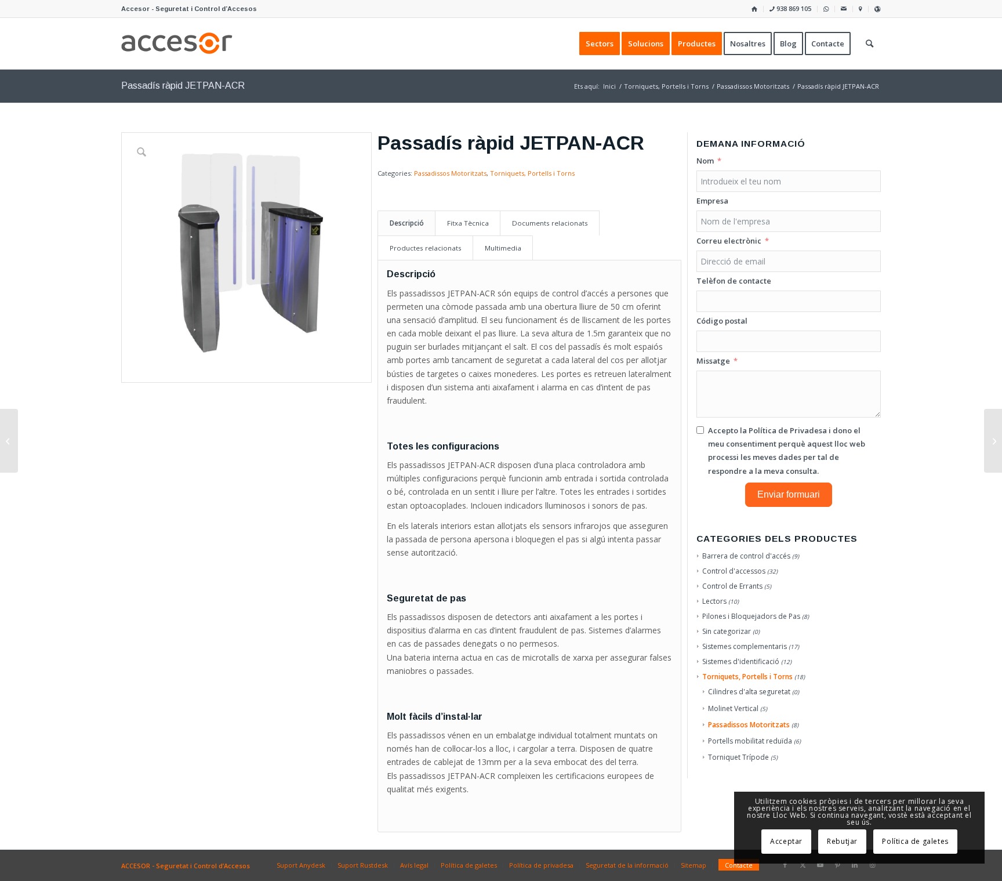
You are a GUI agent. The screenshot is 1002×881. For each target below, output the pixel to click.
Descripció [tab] (407, 223)
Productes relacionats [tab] (426, 248)
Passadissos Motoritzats (450, 173)
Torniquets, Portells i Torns (532, 173)
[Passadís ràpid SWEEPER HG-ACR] (9, 441)
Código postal (721, 321)
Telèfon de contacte (733, 280)
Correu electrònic (728, 240)
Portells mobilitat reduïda (750, 741)
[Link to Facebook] (785, 864)
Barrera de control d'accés (746, 556)
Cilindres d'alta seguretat (749, 692)
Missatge (713, 361)
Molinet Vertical (733, 708)
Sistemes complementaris (744, 646)
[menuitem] (755, 9)
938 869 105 (793, 8)
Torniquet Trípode (738, 757)
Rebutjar (842, 841)
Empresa (712, 200)
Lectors (714, 601)
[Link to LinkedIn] (854, 864)
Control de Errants (732, 586)
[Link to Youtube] (820, 864)
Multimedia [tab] (503, 248)
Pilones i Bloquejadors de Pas (751, 616)
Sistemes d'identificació (740, 661)
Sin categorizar (726, 631)
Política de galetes (915, 841)
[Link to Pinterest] (837, 864)
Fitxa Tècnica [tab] (468, 223)
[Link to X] (802, 864)
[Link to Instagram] (872, 864)
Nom (705, 160)
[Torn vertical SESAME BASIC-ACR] (993, 441)
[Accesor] (177, 43)
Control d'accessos (733, 571)
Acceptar (786, 841)
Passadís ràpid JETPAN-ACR (183, 85)
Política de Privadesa (788, 430)
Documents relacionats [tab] (550, 223)
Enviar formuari (788, 494)
